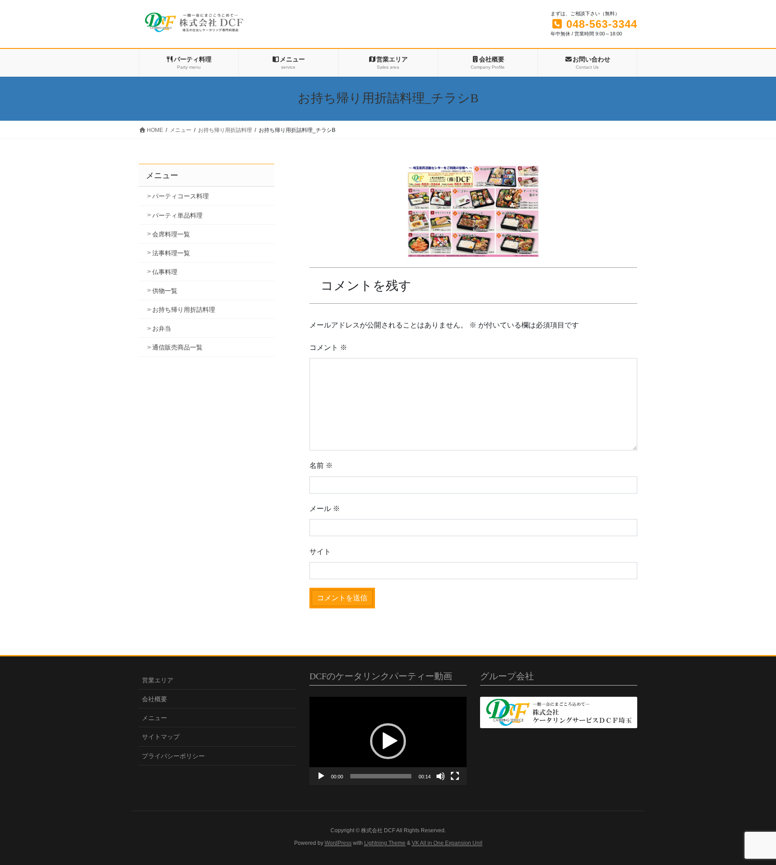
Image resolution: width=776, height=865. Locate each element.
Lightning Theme (385, 843)
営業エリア (157, 680)
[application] (388, 741)
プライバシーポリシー (173, 756)
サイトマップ (161, 736)
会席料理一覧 (171, 234)
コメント (328, 347)
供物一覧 (164, 290)
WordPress (338, 843)
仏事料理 (164, 271)
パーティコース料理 (180, 196)
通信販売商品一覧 (177, 347)
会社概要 (154, 699)
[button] (388, 741)
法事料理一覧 (171, 253)
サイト (320, 551)
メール (324, 508)
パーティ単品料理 (177, 215)
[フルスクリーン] (454, 776)
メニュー (154, 717)
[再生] (321, 776)
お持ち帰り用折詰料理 (183, 309)
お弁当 (161, 328)
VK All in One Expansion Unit (447, 843)
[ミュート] (440, 776)
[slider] (380, 776)
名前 (321, 465)
